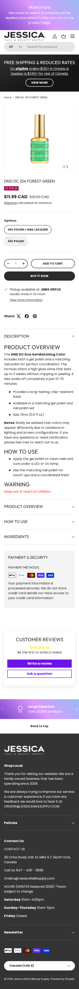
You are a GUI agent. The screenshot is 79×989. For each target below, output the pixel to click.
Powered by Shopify (63, 979)
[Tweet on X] (19, 316)
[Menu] (72, 36)
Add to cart (53, 263)
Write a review (39, 663)
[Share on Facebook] (27, 316)
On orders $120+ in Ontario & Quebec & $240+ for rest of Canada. (39, 71)
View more (39, 83)
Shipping (10, 203)
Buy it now (39, 276)
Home (7, 97)
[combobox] (39, 46)
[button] (63, 36)
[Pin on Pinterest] (35, 316)
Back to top (39, 726)
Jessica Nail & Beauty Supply (31, 979)
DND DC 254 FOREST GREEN (31, 97)
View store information (26, 300)
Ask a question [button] (39, 673)
